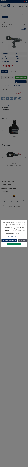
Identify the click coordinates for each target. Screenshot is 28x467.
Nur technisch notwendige (9, 240)
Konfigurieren (22, 240)
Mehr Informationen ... (14, 236)
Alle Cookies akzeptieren (14, 244)
